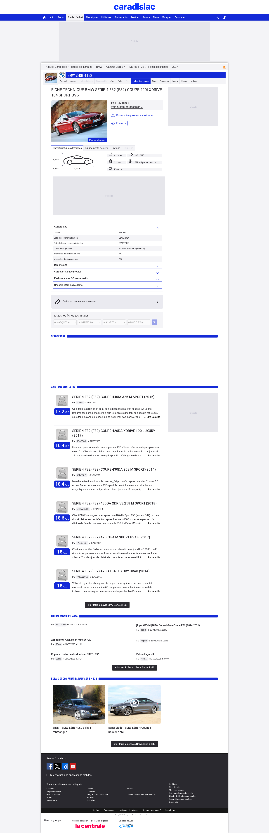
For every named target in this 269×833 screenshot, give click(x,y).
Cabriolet (91, 791)
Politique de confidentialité (181, 793)
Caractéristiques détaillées (67, 148)
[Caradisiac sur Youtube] (73, 766)
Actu (51, 17)
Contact (95, 810)
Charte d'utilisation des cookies (183, 796)
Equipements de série (96, 148)
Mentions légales (176, 790)
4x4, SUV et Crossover (97, 794)
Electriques (92, 17)
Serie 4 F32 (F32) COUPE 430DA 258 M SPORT (114, 469)
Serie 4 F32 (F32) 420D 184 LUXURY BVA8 (111, 571)
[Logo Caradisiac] (134, 12)
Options (116, 148)
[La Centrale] (90, 829)
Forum (146, 17)
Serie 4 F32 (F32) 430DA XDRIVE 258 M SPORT (114, 503)
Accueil (63, 81)
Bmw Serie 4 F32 (80, 75)
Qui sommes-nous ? (151, 810)
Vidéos (194, 81)
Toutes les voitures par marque (141, 794)
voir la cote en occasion (127, 106)
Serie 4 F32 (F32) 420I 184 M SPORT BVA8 (111, 537)
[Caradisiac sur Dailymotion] (65, 766)
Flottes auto (120, 17)
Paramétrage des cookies (180, 799)
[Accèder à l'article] (79, 704)
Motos (130, 788)
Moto (156, 17)
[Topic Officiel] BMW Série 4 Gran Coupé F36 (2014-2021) (168, 625)
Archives (173, 784)
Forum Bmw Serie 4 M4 (64, 616)
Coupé (90, 788)
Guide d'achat (75, 17)
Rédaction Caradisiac (128, 810)
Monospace (52, 800)
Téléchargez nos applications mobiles (71, 775)
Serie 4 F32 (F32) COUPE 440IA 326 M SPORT (113, 397)
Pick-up (90, 797)
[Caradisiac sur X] (57, 766)
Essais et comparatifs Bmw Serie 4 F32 (74, 678)
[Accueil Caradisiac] (44, 17)
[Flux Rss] (225, 67)
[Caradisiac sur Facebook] (50, 766)
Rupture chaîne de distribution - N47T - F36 (75, 654)
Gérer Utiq (173, 802)
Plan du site (174, 787)
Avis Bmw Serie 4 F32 (63, 387)
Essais (61, 17)
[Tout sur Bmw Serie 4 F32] (51, 82)
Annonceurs (109, 810)
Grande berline (53, 794)
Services (135, 17)
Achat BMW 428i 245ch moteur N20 (71, 639)
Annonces (180, 17)
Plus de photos (97, 140)
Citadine (50, 788)
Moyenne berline (54, 791)
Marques (167, 17)
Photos (184, 81)
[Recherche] (217, 17)
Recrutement (171, 810)
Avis (113, 81)
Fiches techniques (140, 81)
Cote (154, 81)
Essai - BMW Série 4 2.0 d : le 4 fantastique (72, 730)
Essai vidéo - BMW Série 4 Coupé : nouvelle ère (129, 730)
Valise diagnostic (145, 654)
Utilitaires (106, 17)
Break (49, 797)
